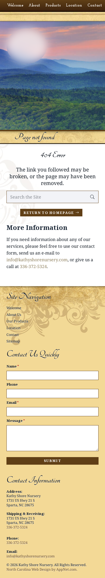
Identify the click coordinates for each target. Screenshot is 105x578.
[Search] (92, 197)
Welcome (13, 307)
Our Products (17, 321)
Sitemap (13, 341)
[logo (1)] (52, 34)
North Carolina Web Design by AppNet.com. (41, 569)
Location (13, 327)
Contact (12, 334)
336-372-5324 (33, 266)
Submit (52, 460)
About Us (13, 314)
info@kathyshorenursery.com (37, 260)
